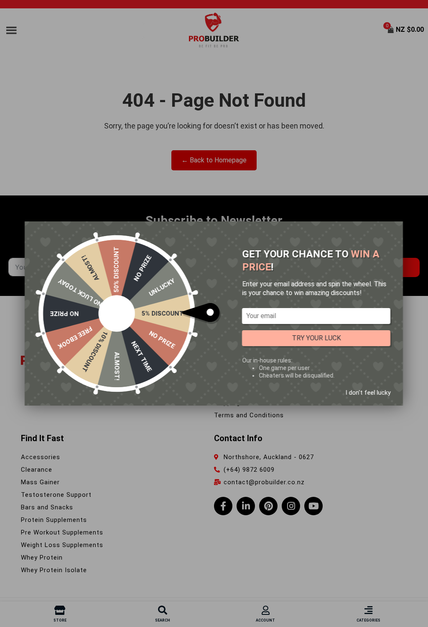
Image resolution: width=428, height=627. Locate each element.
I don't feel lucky (367, 392)
